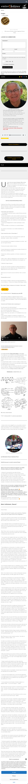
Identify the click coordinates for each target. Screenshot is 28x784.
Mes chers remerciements (6, 412)
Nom (3, 49)
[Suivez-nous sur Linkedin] (23, 76)
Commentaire (5, 40)
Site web (3, 53)
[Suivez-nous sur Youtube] (21, 76)
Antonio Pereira (4, 509)
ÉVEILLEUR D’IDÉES (14, 353)
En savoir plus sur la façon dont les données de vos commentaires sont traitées (13, 72)
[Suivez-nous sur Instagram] (24, 76)
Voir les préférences (14, 779)
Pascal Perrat (5, 15)
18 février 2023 (7, 415)
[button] (26, 759)
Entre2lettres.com (17, 427)
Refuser (14, 775)
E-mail (15, 49)
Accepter (14, 772)
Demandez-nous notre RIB (17, 293)
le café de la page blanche (17, 415)
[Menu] (26, 1)
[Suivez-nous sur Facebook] (26, 76)
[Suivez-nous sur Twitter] (19, 76)
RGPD (14, 782)
